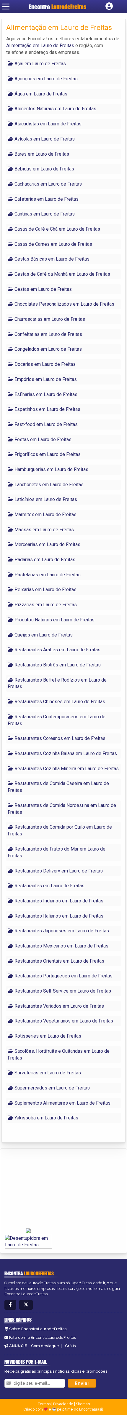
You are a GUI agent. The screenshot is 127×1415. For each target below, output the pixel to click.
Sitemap (83, 1404)
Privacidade (63, 1404)
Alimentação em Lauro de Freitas (40, 45)
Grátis (70, 1346)
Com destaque (45, 1346)
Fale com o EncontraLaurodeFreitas (42, 1337)
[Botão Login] (109, 6)
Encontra (57, 6)
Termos (44, 1404)
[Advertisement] (49, 1189)
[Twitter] (26, 1305)
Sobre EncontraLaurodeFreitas (37, 1329)
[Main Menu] (6, 6)
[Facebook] (10, 1305)
